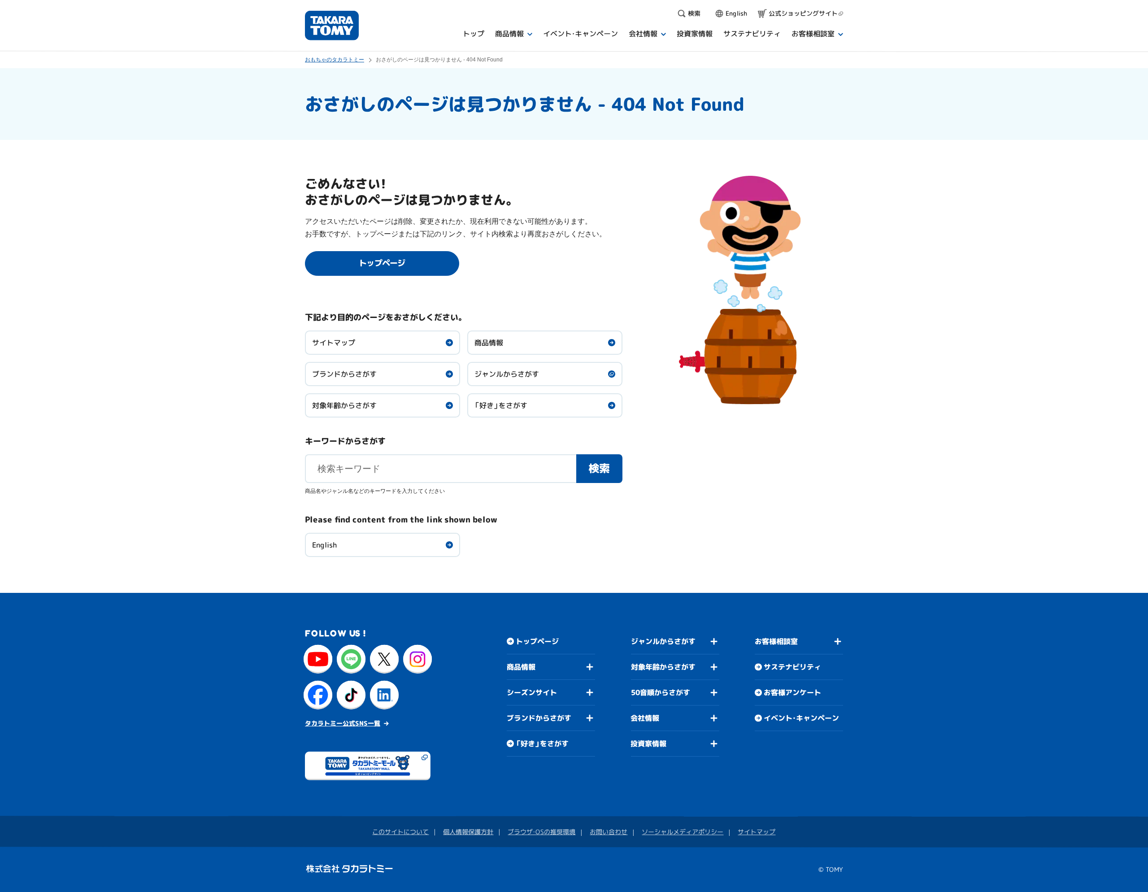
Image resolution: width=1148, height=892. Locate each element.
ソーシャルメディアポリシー (682, 831)
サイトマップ (333, 343)
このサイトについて (400, 831)
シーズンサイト (532, 692)
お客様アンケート (792, 692)
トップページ (537, 641)
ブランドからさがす (344, 374)
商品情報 (488, 343)
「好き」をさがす (500, 405)
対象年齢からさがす (344, 405)
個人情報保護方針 (468, 831)
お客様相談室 (776, 641)
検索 (599, 468)
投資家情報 (648, 743)
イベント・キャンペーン (801, 718)
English (324, 545)
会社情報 (645, 718)
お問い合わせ (608, 831)
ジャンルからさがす (506, 374)
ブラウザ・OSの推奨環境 (541, 831)
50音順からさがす (660, 692)
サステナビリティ (792, 667)
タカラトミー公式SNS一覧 (342, 723)
